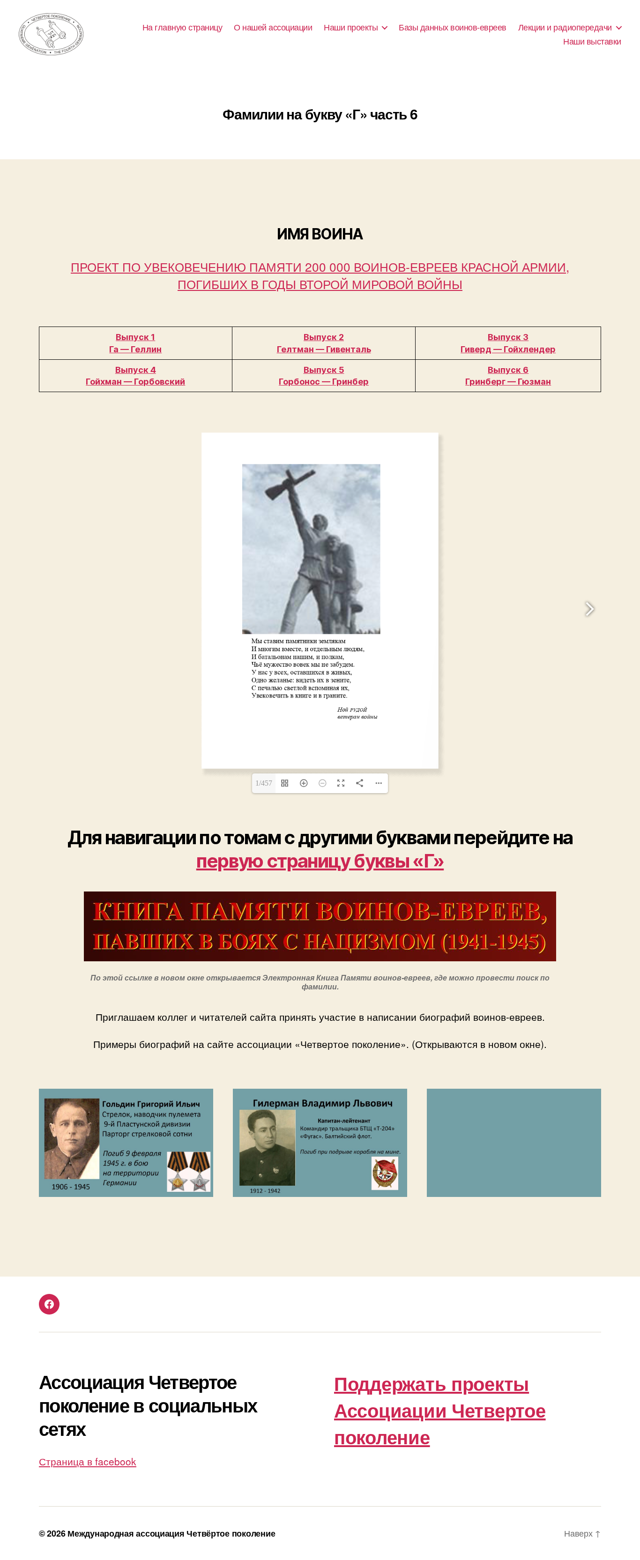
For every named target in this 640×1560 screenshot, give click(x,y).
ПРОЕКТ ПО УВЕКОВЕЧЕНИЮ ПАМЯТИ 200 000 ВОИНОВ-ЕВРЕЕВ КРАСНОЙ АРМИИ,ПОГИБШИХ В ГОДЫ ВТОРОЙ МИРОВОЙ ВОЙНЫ (320, 275)
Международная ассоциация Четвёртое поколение (171, 1533)
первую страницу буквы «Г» (320, 860)
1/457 (263, 783)
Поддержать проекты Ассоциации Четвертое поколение (440, 1410)
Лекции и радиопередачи (565, 27)
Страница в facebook (87, 1461)
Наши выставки (592, 41)
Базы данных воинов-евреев (452, 27)
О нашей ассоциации (273, 27)
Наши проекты (351, 27)
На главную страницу (182, 27)
